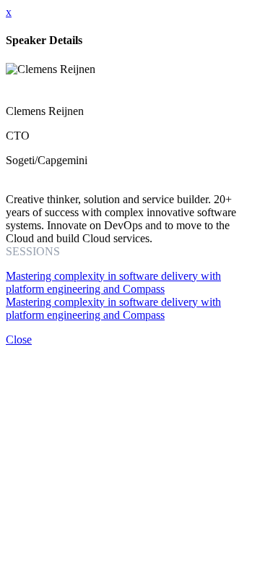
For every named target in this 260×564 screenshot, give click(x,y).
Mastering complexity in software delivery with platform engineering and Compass (113, 282)
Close (19, 339)
